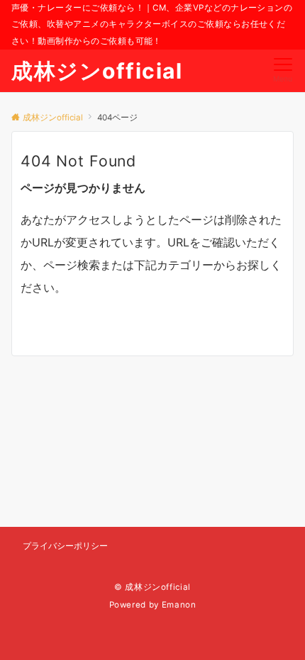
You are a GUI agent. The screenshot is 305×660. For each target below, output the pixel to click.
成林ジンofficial (96, 71)
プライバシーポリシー (65, 546)
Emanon (179, 605)
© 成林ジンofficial (152, 587)
